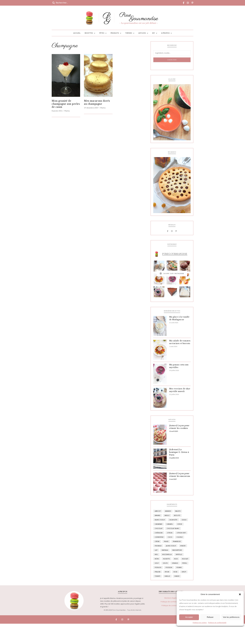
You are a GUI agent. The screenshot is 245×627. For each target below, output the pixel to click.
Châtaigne (159, 533)
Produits (115, 33)
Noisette (166, 559)
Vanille (167, 576)
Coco (170, 537)
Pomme (179, 567)
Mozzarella (167, 554)
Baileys (178, 511)
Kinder (183, 546)
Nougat (185, 559)
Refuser (210, 617)
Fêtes (101, 33)
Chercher (172, 60)
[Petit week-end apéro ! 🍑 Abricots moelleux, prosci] (172, 266)
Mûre (157, 559)
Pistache (158, 567)
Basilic (167, 515)
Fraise (166, 541)
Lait (156, 550)
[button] (240, 594)
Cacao (184, 520)
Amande (168, 511)
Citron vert (181, 533)
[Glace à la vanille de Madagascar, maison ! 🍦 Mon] (159, 266)
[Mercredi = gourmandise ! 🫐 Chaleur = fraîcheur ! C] (172, 279)
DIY (153, 33)
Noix (176, 559)
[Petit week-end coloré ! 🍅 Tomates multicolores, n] (159, 279)
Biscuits (177, 515)
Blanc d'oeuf (160, 520)
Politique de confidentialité (217, 623)
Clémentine (159, 537)
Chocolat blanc (173, 528)
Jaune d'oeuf (171, 546)
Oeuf (157, 563)
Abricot (158, 511)
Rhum (167, 572)
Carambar (158, 524)
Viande (177, 576)
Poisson (169, 567)
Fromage (158, 546)
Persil (184, 563)
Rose (175, 572)
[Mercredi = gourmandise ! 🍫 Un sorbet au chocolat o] (184, 266)
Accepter (189, 617)
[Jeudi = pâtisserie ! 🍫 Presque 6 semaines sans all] (172, 291)
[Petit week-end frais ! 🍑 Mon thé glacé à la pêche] (184, 279)
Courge (179, 537)
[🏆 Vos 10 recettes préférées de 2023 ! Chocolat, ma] (184, 291)
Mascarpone (177, 550)
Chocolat (158, 528)
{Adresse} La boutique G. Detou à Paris (179, 452)
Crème (157, 541)
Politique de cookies (200, 623)
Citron (169, 533)
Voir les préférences (231, 617)
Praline (158, 572)
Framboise (177, 541)
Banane (157, 515)
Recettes (89, 33)
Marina (67, 111)
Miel (156, 554)
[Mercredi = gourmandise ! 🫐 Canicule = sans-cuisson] (159, 291)
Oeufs (165, 563)
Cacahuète (173, 520)
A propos (165, 33)
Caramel (170, 524)
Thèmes (128, 33)
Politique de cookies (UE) (171, 605)
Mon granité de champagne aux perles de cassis (66, 103)
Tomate (157, 576)
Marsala (165, 550)
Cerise (179, 524)
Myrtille (179, 554)
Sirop (184, 572)
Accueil (77, 33)
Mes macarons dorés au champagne (97, 102)
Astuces (142, 33)
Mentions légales (171, 598)
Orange (175, 563)
